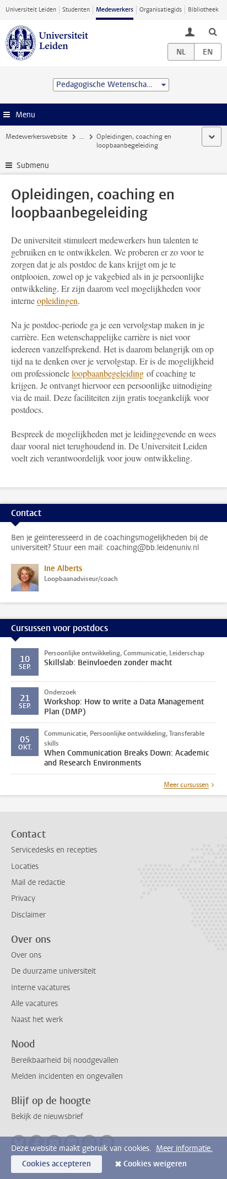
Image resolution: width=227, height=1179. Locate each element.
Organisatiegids (160, 10)
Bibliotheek (203, 10)
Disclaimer (28, 915)
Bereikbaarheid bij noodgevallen (64, 1060)
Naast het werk (37, 1019)
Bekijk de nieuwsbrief (47, 1116)
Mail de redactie (38, 882)
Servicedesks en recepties (54, 850)
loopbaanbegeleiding (108, 373)
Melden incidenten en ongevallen (67, 1076)
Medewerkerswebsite (36, 136)
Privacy (23, 898)
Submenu (33, 165)
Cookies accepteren (56, 1164)
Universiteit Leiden (31, 10)
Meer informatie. (184, 1148)
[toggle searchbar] (212, 31)
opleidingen (57, 300)
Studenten (76, 10)
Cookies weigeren (155, 1164)
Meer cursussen (186, 784)
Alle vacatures (34, 1003)
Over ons (26, 955)
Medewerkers (114, 10)
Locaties (25, 866)
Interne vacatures (40, 987)
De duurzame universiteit (53, 971)
